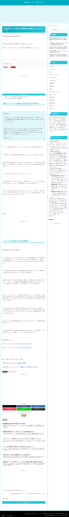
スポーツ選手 (5, 371)
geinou (26, 347)
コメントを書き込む (23, 502)
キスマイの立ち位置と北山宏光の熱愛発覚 (13, 98)
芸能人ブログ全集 (64, 513)
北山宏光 (15, 371)
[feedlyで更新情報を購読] (23, 415)
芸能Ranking (58, 513)
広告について (52, 215)
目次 (22, 94)
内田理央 (10, 371)
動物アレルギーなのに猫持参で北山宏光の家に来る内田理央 (16, 96)
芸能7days (45, 513)
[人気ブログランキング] (51, 219)
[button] (38, 409)
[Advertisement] (34, 14)
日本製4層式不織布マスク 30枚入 (8, 63)
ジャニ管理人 (33, 513)
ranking (29, 347)
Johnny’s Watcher (27, 513)
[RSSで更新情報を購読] (25, 415)
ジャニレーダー (39, 513)
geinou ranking (21, 343)
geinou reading (28, 343)
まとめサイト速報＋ (51, 513)
